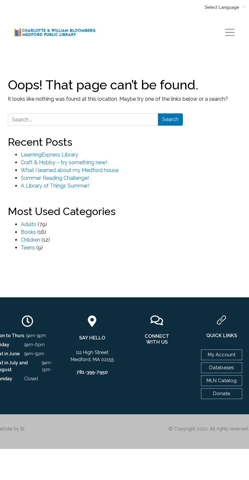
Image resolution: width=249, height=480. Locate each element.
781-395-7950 (92, 372)
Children (30, 240)
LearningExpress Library (49, 155)
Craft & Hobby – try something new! (64, 162)
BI (22, 428)
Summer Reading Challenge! (55, 178)
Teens (28, 248)
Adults (28, 224)
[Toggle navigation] (230, 32)
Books (28, 232)
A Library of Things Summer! (55, 186)
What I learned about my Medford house (69, 170)
